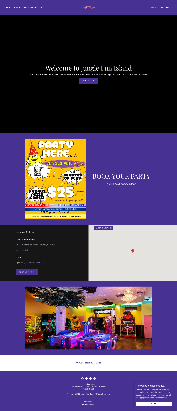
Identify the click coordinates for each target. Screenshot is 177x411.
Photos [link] (153, 8)
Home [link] (7, 8)
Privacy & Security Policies (88, 363)
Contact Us (88, 81)
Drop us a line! (26, 272)
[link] (88, 8)
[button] (44, 263)
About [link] (17, 8)
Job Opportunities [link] (33, 8)
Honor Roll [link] (166, 8)
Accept (154, 403)
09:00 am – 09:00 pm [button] (34, 262)
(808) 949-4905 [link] (22, 250)
